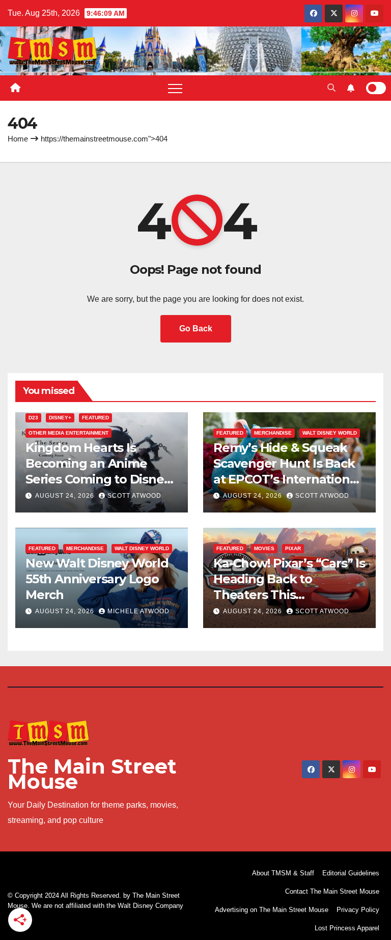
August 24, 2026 (65, 495)
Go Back (195, 328)
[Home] (15, 88)
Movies (264, 548)
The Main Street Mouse (92, 774)
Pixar (293, 548)
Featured (95, 417)
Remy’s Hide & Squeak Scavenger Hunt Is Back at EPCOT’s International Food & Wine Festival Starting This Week (286, 479)
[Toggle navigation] (175, 88)
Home (18, 138)
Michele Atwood (138, 611)
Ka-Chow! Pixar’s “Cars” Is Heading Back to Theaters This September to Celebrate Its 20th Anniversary (289, 595)
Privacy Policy (358, 910)
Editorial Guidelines (350, 873)
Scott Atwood (134, 495)
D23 (33, 417)
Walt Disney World (329, 433)
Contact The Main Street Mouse (332, 891)
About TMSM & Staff (283, 873)
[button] (331, 87)
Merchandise (273, 433)
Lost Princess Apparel (347, 928)
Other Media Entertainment (68, 433)
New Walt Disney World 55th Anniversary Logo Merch (97, 579)
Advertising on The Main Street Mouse (271, 910)
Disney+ (60, 417)
